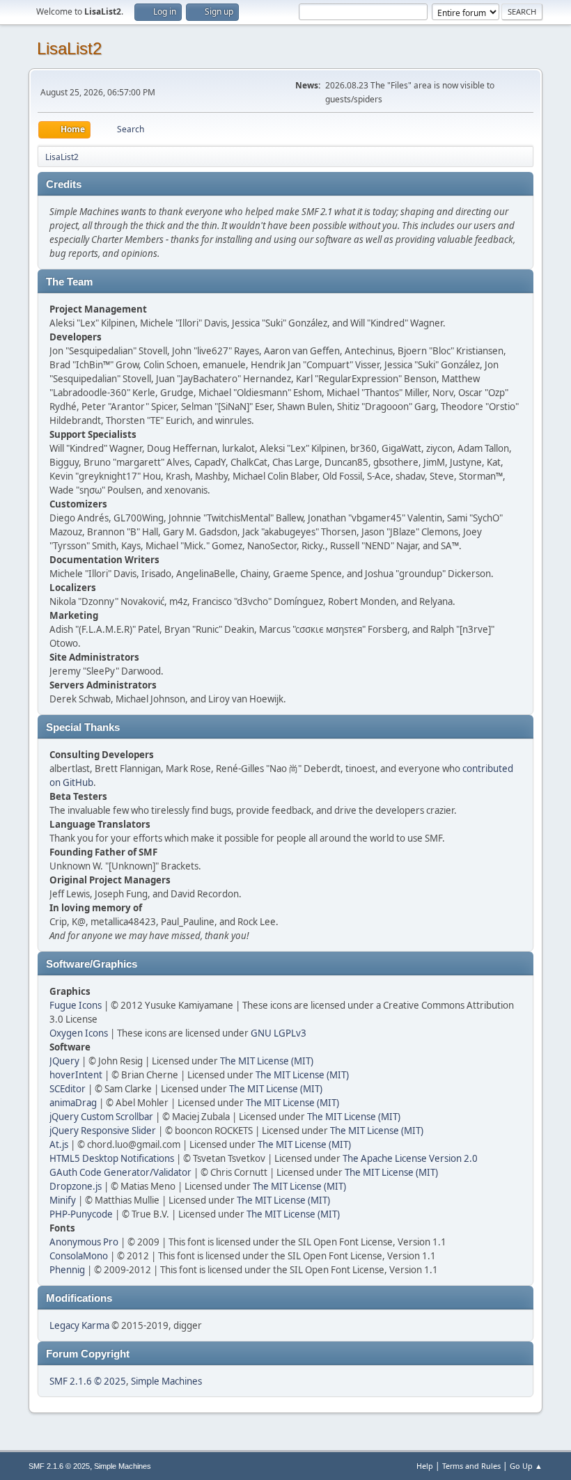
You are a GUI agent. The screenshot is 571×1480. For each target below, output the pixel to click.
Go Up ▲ (526, 1466)
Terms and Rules (471, 1466)
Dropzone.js (75, 1186)
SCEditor (67, 1089)
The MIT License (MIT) (266, 1061)
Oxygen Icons (78, 1033)
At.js (58, 1144)
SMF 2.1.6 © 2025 (87, 1381)
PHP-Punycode (81, 1214)
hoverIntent (75, 1075)
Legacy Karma (79, 1325)
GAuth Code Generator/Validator (120, 1172)
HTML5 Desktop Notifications (111, 1158)
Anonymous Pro (83, 1242)
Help (424, 1466)
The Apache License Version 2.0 (410, 1158)
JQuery (64, 1061)
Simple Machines (166, 1381)
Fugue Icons (75, 1005)
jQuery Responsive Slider (102, 1130)
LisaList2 (69, 48)
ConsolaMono (78, 1256)
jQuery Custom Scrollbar (101, 1116)
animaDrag (73, 1102)
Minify (62, 1200)
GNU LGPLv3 (278, 1033)
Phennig (67, 1269)
